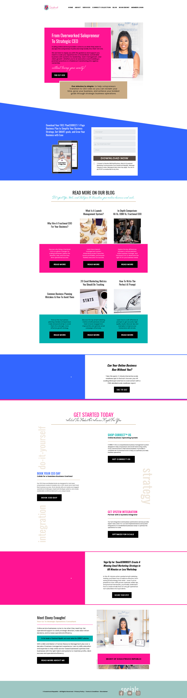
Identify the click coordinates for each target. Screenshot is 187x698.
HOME (70, 8)
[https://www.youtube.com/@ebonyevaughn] (129, 693)
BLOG (115, 8)
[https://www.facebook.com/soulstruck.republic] (121, 693)
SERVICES (86, 8)
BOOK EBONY (124, 8)
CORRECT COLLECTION (101, 8)
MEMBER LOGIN (137, 8)
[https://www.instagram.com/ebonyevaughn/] (138, 693)
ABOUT (78, 8)
